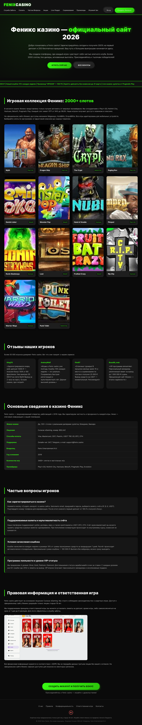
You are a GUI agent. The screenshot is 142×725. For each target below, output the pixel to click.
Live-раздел (55, 10)
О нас (40, 706)
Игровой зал (93, 10)
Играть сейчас (59, 65)
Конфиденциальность (64, 706)
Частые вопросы (34, 10)
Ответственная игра (84, 706)
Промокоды (81, 10)
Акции (45, 10)
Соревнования (68, 10)
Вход (109, 10)
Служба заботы (10, 10)
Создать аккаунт (125, 10)
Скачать (22, 10)
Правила (49, 706)
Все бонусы (84, 65)
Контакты (100, 706)
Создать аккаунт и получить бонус (71, 686)
